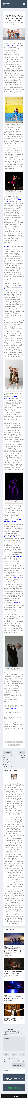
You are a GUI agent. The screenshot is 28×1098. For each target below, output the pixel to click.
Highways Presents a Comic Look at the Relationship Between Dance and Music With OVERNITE (12, 950)
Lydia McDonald (10, 397)
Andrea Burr (18, 556)
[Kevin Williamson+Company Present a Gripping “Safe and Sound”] (14, 987)
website (13, 708)
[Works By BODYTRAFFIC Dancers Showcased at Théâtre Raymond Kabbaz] (14, 964)
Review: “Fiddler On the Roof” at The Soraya (13, 1019)
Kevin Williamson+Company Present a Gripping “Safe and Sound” (13, 997)
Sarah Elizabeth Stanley (13, 520)
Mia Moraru (17, 602)
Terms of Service (15, 1062)
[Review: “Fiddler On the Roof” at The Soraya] (14, 1010)
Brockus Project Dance (11, 45)
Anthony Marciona (13, 22)
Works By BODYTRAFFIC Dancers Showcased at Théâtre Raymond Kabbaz (13, 974)
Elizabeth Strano (17, 577)
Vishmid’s (7, 246)
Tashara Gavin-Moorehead (13, 537)
